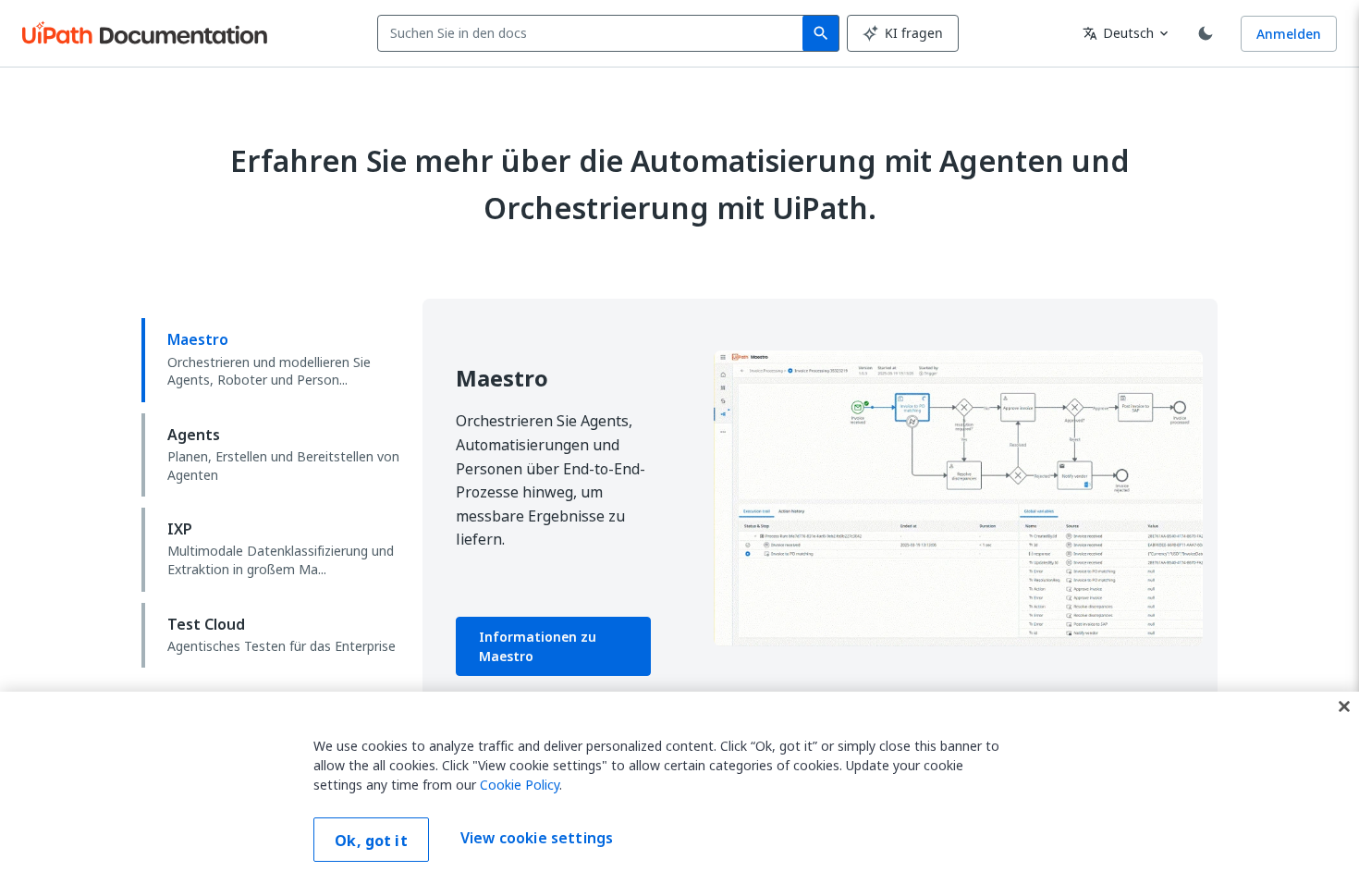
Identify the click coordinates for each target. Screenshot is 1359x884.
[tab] (274, 359)
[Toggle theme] (1205, 33)
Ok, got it (371, 840)
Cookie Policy (519, 784)
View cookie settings (536, 838)
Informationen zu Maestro (537, 646)
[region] (679, 788)
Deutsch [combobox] (1118, 33)
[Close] (1344, 706)
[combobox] (594, 33)
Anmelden (1288, 33)
